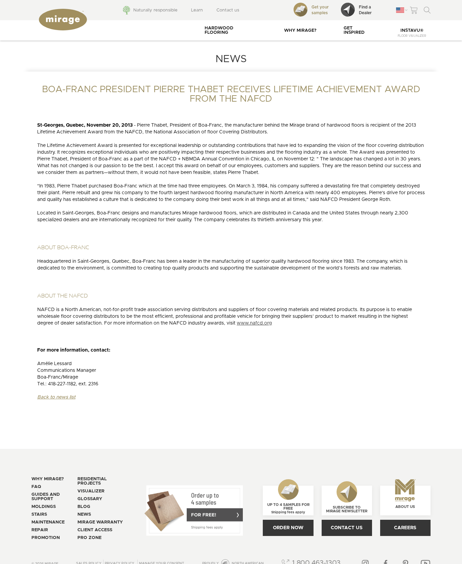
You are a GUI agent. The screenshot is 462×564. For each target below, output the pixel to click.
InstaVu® (412, 32)
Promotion (45, 538)
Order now (288, 527)
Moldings (43, 507)
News (84, 514)
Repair (39, 530)
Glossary (89, 499)
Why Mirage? (300, 30)
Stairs (39, 514)
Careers (405, 527)
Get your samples (320, 10)
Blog (83, 507)
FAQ (36, 487)
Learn (197, 10)
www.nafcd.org (254, 323)
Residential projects (92, 481)
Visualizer (91, 491)
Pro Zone (89, 538)
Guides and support (45, 496)
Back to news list (56, 397)
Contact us (227, 10)
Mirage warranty (100, 522)
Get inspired (354, 30)
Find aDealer (365, 10)
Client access (94, 530)
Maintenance (48, 522)
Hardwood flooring (219, 30)
